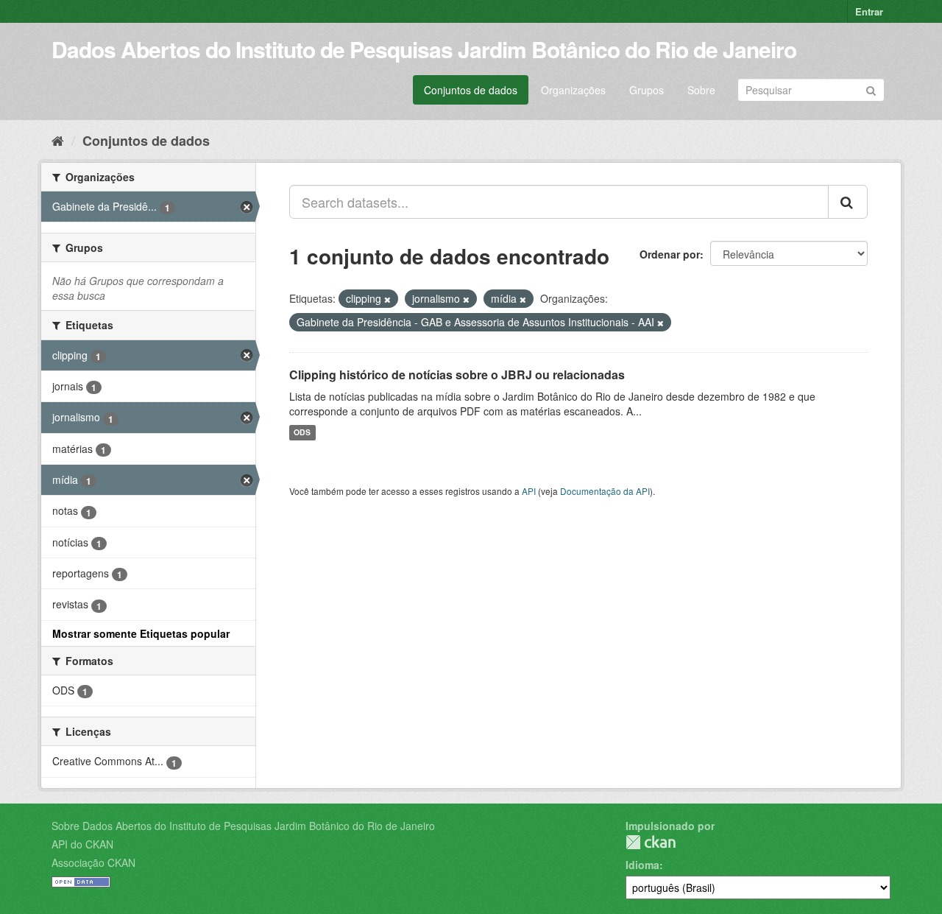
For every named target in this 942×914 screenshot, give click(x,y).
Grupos (646, 89)
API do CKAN (82, 844)
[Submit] (871, 88)
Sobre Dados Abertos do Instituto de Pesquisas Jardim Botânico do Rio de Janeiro (243, 825)
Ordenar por (670, 254)
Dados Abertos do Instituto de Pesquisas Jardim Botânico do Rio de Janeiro (424, 49)
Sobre (701, 89)
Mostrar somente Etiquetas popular (141, 633)
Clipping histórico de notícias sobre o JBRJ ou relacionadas (457, 374)
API (529, 491)
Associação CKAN (93, 862)
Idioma (642, 864)
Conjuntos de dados (470, 89)
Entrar (869, 11)
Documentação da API (605, 491)
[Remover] (387, 299)
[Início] (58, 140)
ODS (302, 432)
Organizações (573, 89)
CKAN (651, 842)
